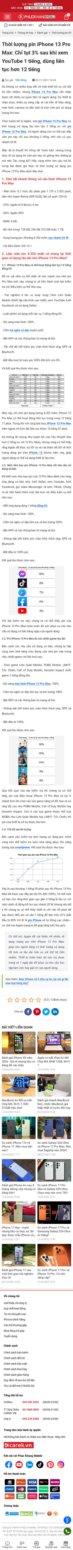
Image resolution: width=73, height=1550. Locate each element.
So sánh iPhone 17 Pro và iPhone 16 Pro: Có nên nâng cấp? (53, 1273)
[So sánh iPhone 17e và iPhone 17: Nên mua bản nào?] (19, 1128)
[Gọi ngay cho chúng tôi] (67, 1531)
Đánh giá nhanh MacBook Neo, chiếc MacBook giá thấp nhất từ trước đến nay (53, 1104)
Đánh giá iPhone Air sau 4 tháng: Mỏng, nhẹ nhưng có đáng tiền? (19, 1189)
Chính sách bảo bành (16, 1352)
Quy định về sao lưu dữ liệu (19, 1380)
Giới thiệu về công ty (15, 1303)
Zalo (67, 1520)
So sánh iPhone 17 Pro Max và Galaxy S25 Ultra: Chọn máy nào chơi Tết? (52, 1189)
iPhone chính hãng (14, 1319)
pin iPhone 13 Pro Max (52, 121)
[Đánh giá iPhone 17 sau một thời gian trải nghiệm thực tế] (19, 1255)
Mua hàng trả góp (14, 1330)
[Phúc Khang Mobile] (36, 16)
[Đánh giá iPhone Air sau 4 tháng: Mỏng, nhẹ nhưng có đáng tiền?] (19, 1170)
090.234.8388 (30, 1418)
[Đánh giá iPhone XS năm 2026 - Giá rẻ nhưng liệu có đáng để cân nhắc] (19, 1043)
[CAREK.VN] (18, 1444)
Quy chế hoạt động (15, 1308)
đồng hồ (42, 505)
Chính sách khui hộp (15, 1369)
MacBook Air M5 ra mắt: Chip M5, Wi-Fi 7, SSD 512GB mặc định (17, 1104)
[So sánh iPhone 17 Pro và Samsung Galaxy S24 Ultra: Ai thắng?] (54, 1212)
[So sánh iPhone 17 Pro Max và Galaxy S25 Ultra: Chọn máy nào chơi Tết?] (54, 1170)
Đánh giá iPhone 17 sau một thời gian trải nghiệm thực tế (17, 1273)
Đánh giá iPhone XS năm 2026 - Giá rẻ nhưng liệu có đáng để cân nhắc (18, 1061)
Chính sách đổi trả (14, 1358)
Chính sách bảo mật (15, 1363)
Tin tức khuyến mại (15, 1314)
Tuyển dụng (10, 1336)
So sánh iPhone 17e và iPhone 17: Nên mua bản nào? (17, 1146)
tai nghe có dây (19, 330)
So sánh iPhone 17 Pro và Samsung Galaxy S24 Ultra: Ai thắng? (54, 1231)
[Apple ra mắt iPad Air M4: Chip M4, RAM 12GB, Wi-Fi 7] (54, 1043)
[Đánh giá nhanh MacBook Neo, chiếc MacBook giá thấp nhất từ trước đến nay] (54, 1085)
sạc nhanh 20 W (58, 237)
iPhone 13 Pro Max (44, 92)
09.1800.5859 (30, 1409)
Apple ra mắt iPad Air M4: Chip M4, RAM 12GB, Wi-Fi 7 (53, 1061)
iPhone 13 (35, 452)
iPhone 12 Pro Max (59, 423)
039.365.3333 (30, 1402)
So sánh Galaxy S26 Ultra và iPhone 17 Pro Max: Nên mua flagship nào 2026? (54, 1146)
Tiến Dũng (21, 80)
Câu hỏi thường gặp (15, 1325)
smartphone (22, 847)
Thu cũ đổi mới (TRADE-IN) (19, 1385)
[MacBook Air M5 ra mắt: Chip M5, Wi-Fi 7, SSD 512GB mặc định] (19, 1085)
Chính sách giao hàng (16, 1374)
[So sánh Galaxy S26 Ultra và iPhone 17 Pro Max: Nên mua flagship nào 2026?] (54, 1128)
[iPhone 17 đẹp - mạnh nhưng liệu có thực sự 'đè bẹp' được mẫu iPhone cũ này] (19, 1212)
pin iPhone (34, 920)
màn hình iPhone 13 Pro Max (32, 683)
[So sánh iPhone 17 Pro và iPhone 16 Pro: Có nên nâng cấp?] (54, 1255)
